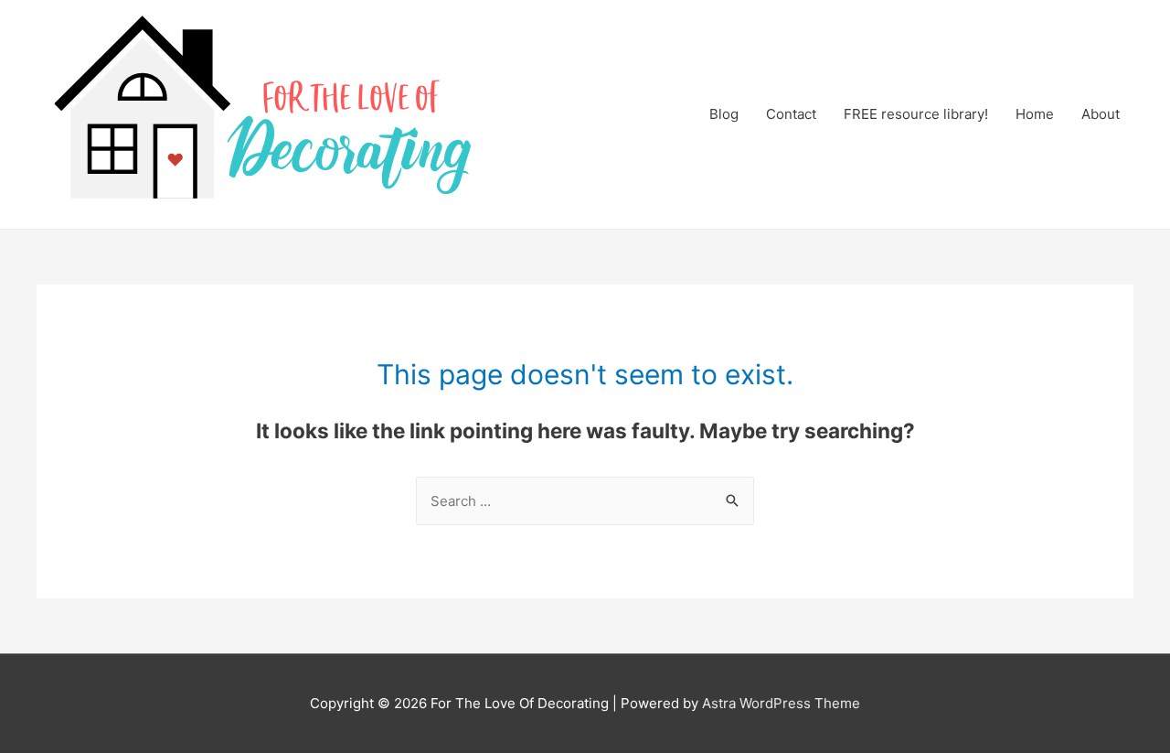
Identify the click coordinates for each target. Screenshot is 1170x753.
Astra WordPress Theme (781, 703)
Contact (791, 114)
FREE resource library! (916, 114)
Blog (724, 114)
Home (1035, 114)
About (1100, 114)
